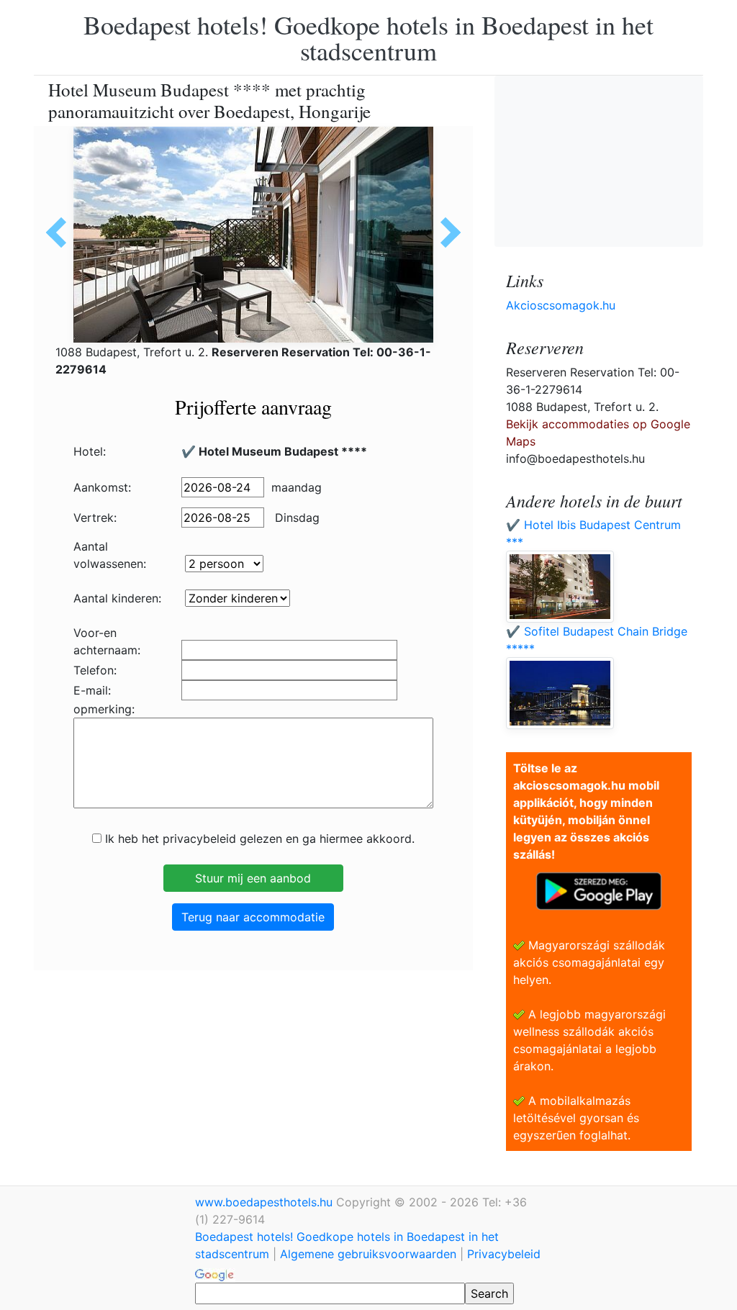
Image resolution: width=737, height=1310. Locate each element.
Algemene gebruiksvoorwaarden (368, 1254)
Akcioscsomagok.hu (560, 305)
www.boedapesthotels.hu (265, 1202)
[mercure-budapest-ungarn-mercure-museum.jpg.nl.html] (61, 232)
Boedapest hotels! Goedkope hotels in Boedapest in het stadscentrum (368, 37)
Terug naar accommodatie (253, 917)
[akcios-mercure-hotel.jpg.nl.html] (445, 232)
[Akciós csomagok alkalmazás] (599, 889)
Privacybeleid (504, 1254)
